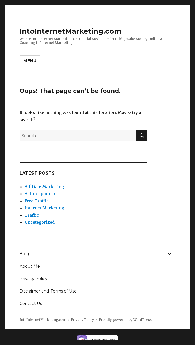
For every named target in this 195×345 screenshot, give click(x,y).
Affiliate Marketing (44, 186)
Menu (30, 60)
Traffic (32, 215)
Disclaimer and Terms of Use (48, 291)
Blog (24, 253)
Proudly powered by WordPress (125, 319)
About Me (30, 266)
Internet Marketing (44, 207)
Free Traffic (37, 200)
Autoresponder (40, 193)
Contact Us (31, 303)
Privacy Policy (33, 278)
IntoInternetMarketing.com (70, 31)
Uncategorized (40, 222)
